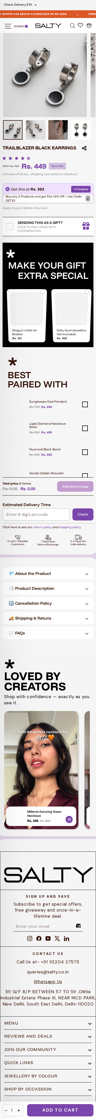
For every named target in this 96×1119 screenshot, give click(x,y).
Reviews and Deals (28, 1036)
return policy (42, 527)
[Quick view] (69, 818)
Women (19, 26)
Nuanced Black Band (44, 449)
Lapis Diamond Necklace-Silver (48, 425)
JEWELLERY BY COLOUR (30, 1075)
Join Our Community (30, 1049)
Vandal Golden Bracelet (46, 473)
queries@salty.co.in (48, 972)
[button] (18, 158)
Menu (11, 1023)
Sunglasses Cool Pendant (48, 401)
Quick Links (18, 1062)
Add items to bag (75, 486)
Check (83, 514)
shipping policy (70, 527)
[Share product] (84, 148)
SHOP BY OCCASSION (28, 1089)
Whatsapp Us (48, 981)
